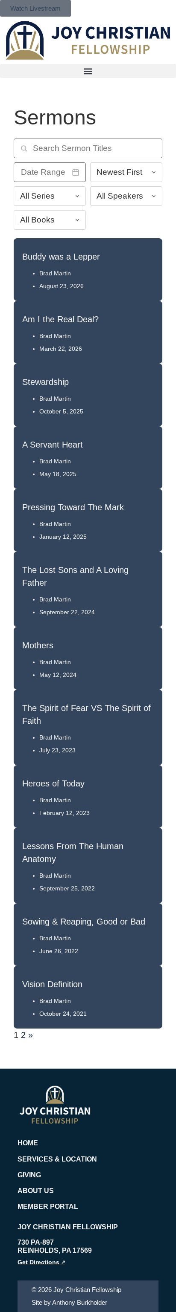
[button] (88, 71)
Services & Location (57, 1159)
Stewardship (45, 382)
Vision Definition (52, 984)
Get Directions (41, 1262)
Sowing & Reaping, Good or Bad (83, 921)
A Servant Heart (52, 444)
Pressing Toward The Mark (73, 507)
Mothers (37, 645)
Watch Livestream (35, 8)
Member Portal (48, 1206)
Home (28, 1143)
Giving (29, 1175)
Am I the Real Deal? (60, 319)
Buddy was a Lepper (61, 256)
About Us (36, 1190)
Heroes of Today (53, 783)
